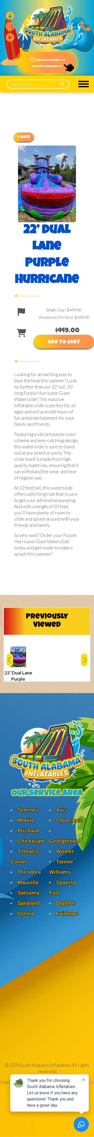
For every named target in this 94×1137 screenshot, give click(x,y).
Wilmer (65, 851)
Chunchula (69, 820)
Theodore (29, 872)
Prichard (28, 830)
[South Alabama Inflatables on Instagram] (10, 24)
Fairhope (67, 913)
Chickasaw (30, 841)
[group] (18, 658)
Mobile (25, 820)
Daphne (65, 903)
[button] (10, 659)
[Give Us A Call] (84, 24)
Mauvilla (27, 882)
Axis (61, 810)
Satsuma (28, 893)
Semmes (28, 810)
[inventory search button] (62, 84)
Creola (25, 913)
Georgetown (64, 841)
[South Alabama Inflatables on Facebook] (10, 13)
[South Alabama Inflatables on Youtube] (10, 35)
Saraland (28, 903)
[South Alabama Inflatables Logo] (48, 26)
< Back (24, 137)
